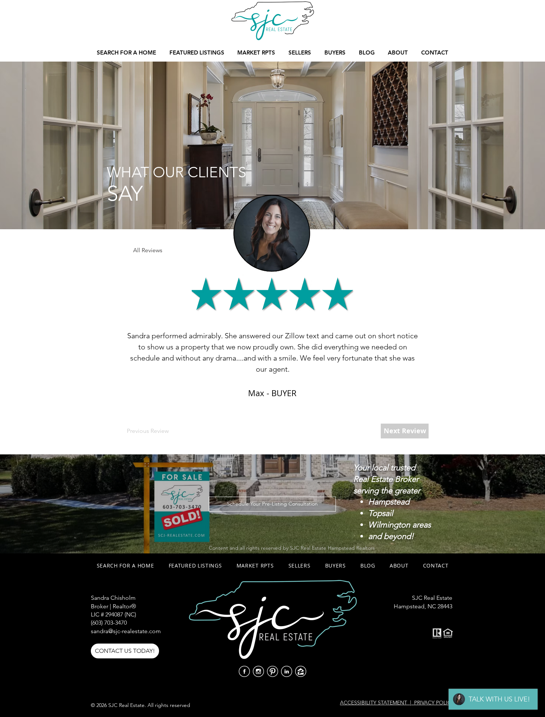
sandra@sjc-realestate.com (126, 631)
